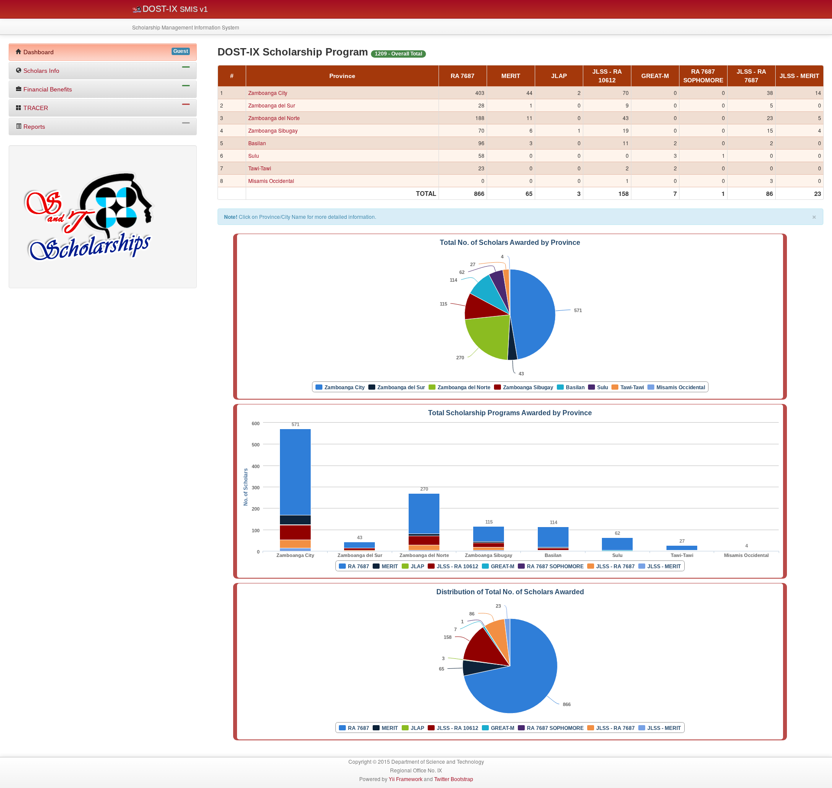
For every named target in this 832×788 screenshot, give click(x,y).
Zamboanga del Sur (271, 105)
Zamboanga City (267, 92)
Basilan (257, 143)
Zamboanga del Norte (274, 117)
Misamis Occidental (271, 180)
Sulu (253, 155)
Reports (33, 126)
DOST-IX (175, 8)
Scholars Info (40, 70)
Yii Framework (405, 779)
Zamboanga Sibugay (273, 130)
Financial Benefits (47, 89)
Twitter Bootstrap (453, 779)
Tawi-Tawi (259, 168)
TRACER (35, 107)
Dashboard (105, 51)
